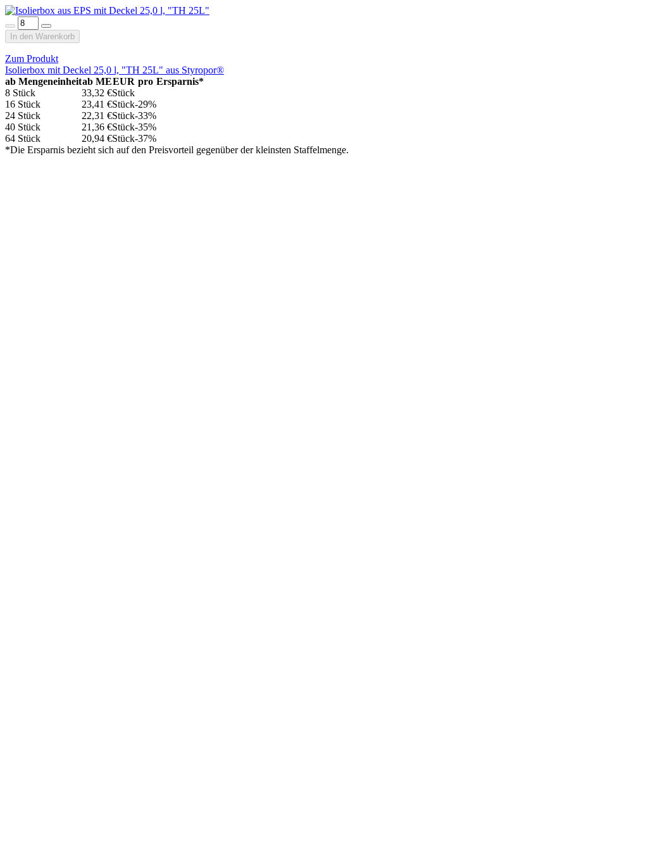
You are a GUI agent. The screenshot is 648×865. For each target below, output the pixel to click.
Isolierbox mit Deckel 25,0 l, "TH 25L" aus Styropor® (114, 70)
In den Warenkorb (42, 36)
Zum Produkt (31, 58)
